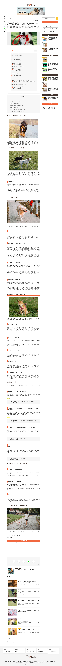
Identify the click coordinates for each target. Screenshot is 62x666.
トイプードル (50, 107)
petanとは (55, 661)
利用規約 (20, 662)
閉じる (35, 50)
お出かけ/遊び (11, 641)
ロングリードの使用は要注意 (17, 63)
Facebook (45, 662)
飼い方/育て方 (10, 661)
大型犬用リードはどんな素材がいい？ (18, 66)
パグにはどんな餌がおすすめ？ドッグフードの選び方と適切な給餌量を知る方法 (53, 651)
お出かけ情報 (45, 107)
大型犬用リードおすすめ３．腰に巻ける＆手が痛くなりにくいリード (23, 80)
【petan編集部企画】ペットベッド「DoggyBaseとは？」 (25, 569)
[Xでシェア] (5, 21)
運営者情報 (16, 662)
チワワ (55, 107)
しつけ (6, 661)
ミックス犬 (49, 109)
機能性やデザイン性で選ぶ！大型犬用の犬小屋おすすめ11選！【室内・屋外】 (19, 546)
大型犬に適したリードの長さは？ (18, 87)
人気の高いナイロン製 (16, 68)
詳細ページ (50, 58)
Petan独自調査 (34, 661)
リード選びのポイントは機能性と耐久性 (18, 90)
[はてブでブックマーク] (5, 26)
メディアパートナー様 (49, 661)
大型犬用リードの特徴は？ (16, 59)
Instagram (41, 662)
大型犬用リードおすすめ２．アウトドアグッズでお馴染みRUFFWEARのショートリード (25, 78)
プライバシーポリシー (25, 662)
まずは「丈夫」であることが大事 (17, 55)
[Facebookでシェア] (5, 24)
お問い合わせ (32, 662)
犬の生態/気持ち (29, 661)
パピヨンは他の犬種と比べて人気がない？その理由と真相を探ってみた (8, 651)
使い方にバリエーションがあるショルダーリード (20, 60)
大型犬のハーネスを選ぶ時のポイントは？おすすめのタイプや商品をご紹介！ (19, 542)
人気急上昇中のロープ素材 (17, 70)
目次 (22, 96)
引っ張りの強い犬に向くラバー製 (18, 73)
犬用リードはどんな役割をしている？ (18, 53)
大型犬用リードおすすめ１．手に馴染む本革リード (20, 76)
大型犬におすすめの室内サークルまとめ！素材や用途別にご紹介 (17, 548)
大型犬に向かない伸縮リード (17, 64)
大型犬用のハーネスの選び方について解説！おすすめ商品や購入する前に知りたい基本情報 (21, 550)
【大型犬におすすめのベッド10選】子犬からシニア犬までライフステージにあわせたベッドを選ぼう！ (22, 544)
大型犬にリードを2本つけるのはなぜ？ (18, 86)
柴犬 (49, 108)
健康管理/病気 (19, 661)
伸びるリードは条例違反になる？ (18, 88)
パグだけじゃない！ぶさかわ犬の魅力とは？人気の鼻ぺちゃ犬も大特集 (31, 651)
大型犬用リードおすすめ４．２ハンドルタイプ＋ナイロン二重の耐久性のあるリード (24, 82)
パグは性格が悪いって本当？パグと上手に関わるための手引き (42, 651)
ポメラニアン (45, 108)
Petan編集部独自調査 (52, 105)
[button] (5, 31)
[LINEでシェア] (5, 29)
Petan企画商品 (43, 661)
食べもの (14, 661)
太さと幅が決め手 (15, 57)
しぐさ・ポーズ (53, 108)
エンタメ (44, 109)
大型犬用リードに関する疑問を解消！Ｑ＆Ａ (19, 84)
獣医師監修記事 (45, 105)
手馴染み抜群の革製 (16, 71)
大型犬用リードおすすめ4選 (16, 75)
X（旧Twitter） (37, 662)
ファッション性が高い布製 (17, 69)
